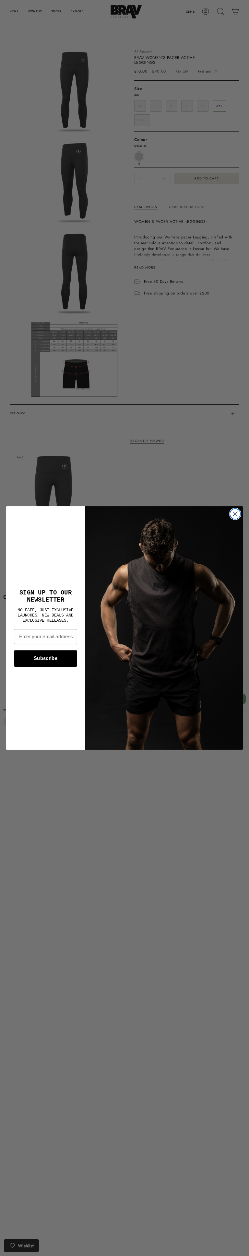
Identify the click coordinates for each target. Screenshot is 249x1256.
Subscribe (45, 658)
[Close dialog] (235, 514)
